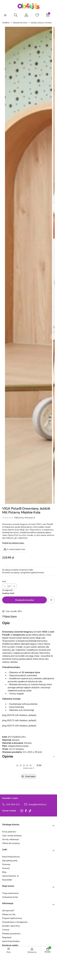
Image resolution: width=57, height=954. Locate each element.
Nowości (6, 868)
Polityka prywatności (11, 933)
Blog (4, 872)
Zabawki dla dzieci (20, 23)
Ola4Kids (6, 23)
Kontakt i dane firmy (11, 926)
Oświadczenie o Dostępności (15, 922)
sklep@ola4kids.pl (37, 804)
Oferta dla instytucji (11, 843)
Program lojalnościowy (12, 918)
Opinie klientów (9, 876)
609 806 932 (13, 804)
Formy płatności (9, 831)
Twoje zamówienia (10, 893)
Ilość (4, 581)
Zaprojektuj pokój (9, 860)
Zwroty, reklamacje (10, 839)
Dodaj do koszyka (24, 600)
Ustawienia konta (10, 897)
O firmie (5, 929)
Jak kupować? (8, 910)
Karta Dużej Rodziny (11, 941)
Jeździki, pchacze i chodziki (41, 23)
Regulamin (6, 937)
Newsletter (7, 879)
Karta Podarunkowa (11, 856)
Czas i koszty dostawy (12, 835)
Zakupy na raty (8, 914)
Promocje (6, 864)
